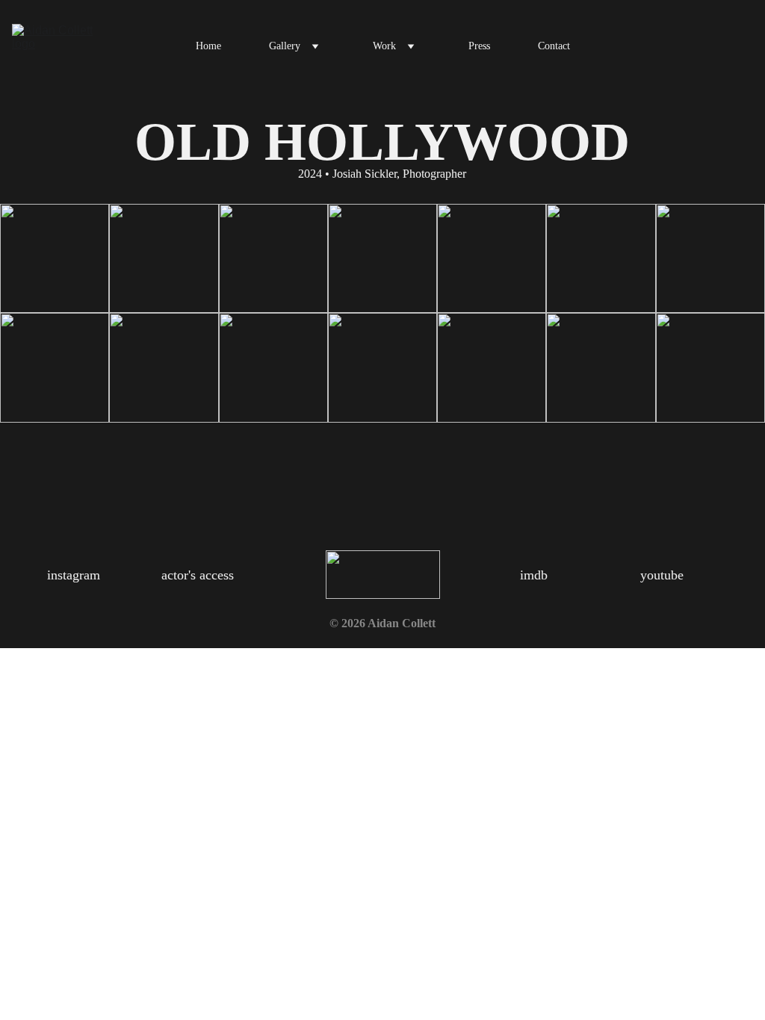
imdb (534, 574)
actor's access (197, 574)
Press (479, 46)
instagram (73, 574)
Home (208, 46)
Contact (554, 46)
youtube (662, 574)
